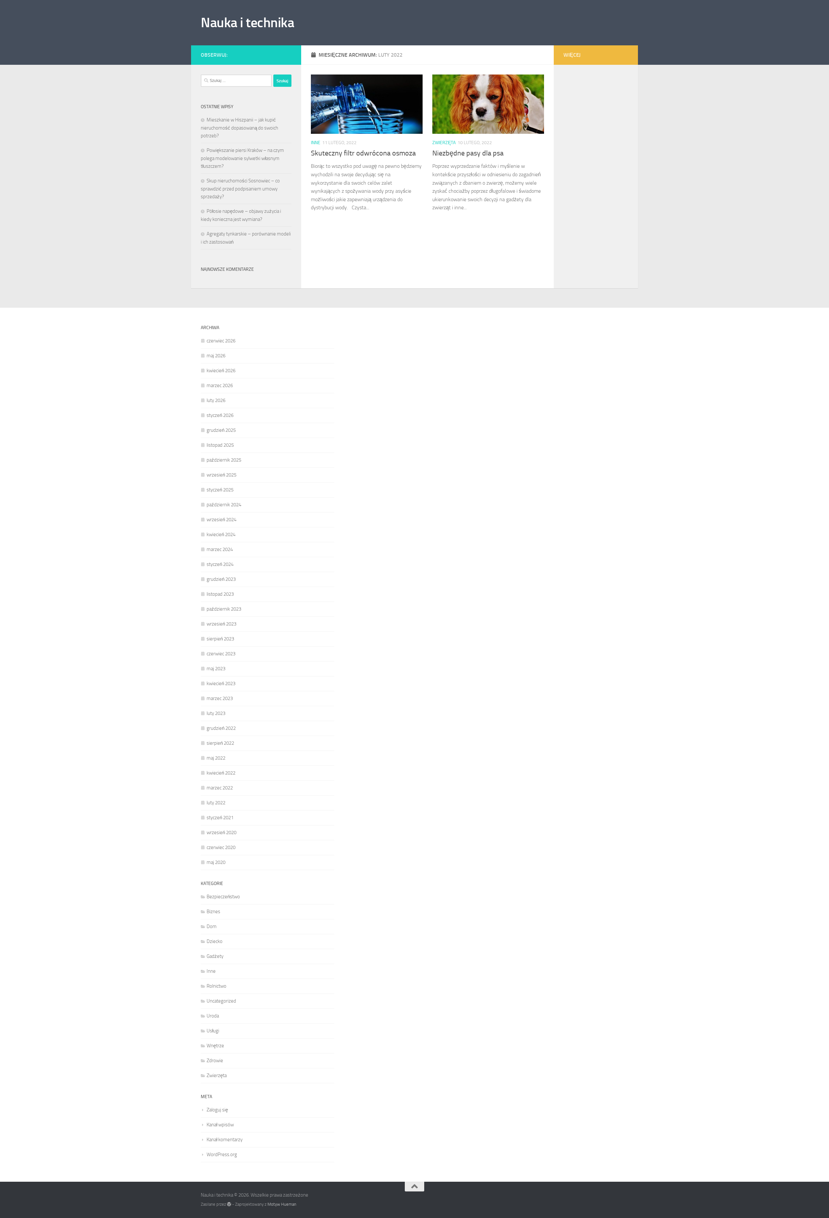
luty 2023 (216, 713)
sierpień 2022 (220, 743)
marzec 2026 (220, 385)
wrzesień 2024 (221, 520)
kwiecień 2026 (221, 370)
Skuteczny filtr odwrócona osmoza (363, 153)
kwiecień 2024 (221, 534)
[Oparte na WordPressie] (229, 1204)
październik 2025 (224, 460)
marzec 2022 (220, 788)
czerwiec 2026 (221, 341)
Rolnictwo (216, 986)
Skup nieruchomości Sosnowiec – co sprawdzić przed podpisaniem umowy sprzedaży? (240, 189)
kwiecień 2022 (221, 773)
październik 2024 (224, 505)
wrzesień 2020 (221, 832)
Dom (212, 926)
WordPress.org (222, 1154)
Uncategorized (221, 1001)
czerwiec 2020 (221, 847)
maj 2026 (216, 356)
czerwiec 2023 (221, 654)
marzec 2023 (220, 698)
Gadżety (215, 956)
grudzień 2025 (221, 430)
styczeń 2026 (220, 415)
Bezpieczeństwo (223, 897)
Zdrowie (215, 1060)
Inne (315, 142)
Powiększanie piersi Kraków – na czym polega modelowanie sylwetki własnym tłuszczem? (242, 158)
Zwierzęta (444, 142)
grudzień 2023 (221, 579)
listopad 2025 (220, 445)
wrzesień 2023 (221, 624)
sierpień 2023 (220, 639)
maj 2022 (216, 758)
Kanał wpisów (220, 1125)
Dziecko (214, 941)
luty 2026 (216, 400)
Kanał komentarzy (225, 1140)
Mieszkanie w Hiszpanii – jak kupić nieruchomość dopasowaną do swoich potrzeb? (239, 128)
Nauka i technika (247, 23)
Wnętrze (215, 1046)
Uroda (213, 1016)
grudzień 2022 (221, 728)
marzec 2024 (220, 549)
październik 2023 (224, 609)
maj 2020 (216, 862)
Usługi (213, 1031)
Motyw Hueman (281, 1204)
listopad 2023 (220, 594)
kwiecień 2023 (221, 683)
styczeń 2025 (220, 490)
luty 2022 (216, 803)
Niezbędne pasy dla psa (468, 153)
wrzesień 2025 (221, 475)
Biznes (213, 911)
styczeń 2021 (220, 818)
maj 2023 (216, 669)
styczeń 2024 (220, 564)
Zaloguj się (217, 1110)
